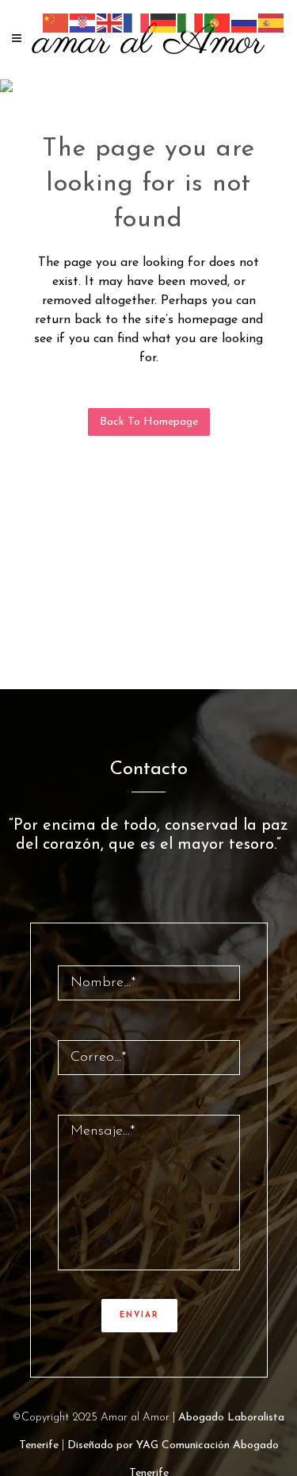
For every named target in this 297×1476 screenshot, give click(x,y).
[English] (110, 22)
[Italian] (190, 22)
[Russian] (244, 22)
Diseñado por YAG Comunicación (148, 1445)
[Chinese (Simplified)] (56, 22)
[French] (137, 22)
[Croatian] (83, 22)
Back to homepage (149, 422)
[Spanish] (271, 22)
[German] (163, 22)
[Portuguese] (217, 22)
